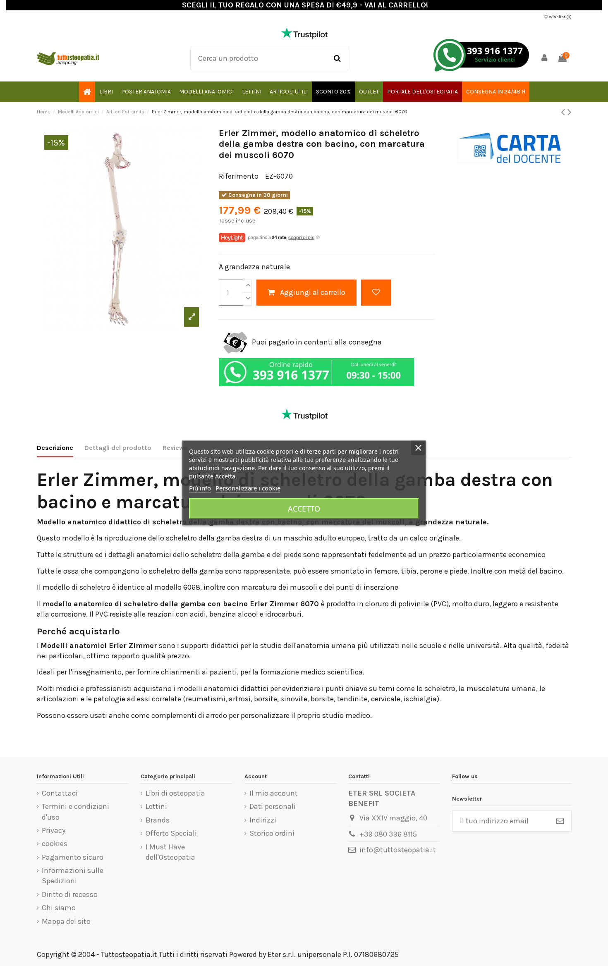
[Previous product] (564, 112)
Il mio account (273, 793)
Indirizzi (262, 820)
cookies (54, 843)
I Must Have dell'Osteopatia (170, 852)
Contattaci (60, 793)
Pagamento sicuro (72, 857)
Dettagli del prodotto (117, 448)
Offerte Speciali (171, 833)
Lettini (156, 806)
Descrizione (55, 448)
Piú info (200, 488)
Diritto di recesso (70, 894)
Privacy (53, 830)
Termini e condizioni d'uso (75, 811)
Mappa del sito (66, 921)
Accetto (304, 509)
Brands (158, 820)
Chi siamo (59, 907)
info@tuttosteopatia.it (397, 849)
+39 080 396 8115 (388, 834)
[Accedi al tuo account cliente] (544, 58)
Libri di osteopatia (175, 793)
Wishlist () (560, 16)
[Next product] (569, 112)
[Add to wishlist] (376, 293)
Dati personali (272, 806)
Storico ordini (271, 833)
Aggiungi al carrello (312, 292)
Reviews (175, 448)
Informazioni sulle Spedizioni (72, 875)
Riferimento (239, 176)
